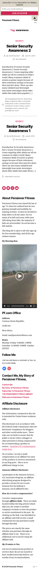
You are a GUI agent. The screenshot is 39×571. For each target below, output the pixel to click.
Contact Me (7, 385)
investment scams (12, 106)
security (21, 108)
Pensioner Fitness (10, 20)
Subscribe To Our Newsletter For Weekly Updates (19, 3)
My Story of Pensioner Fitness (15, 388)
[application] (19, 276)
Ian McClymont (14, 56)
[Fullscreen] (34, 306)
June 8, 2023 (30, 136)
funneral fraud (24, 104)
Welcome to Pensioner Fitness (15, 397)
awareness (28, 99)
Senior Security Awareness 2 (19, 48)
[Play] (5, 306)
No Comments (21, 59)
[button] (19, 276)
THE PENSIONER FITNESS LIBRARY (17, 394)
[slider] (17, 306)
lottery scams (24, 106)
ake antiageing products (14, 99)
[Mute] (31, 306)
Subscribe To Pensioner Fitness (16, 391)
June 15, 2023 (30, 56)
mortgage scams (11, 108)
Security (19, 41)
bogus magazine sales (13, 101)
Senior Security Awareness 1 (19, 128)
